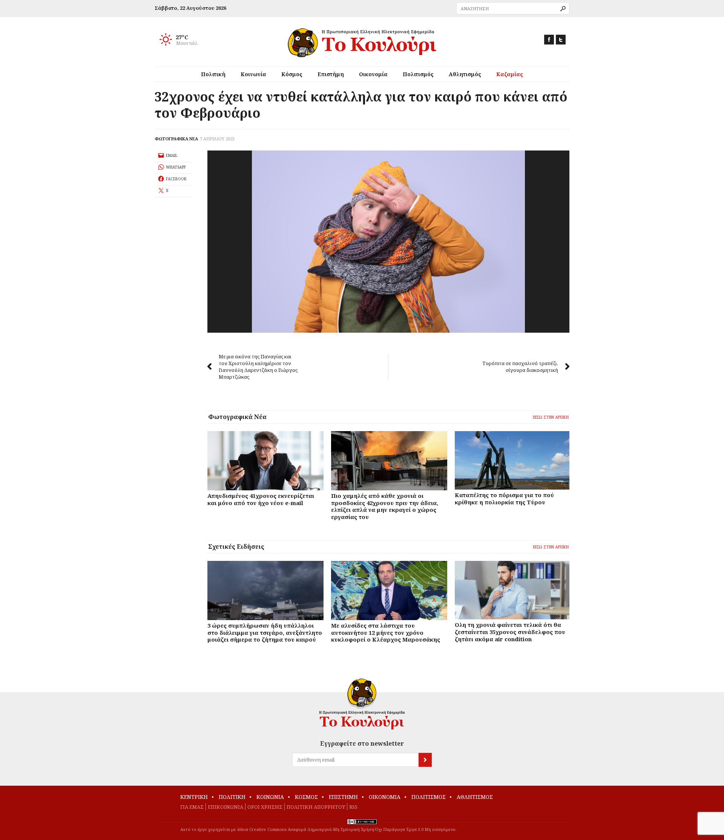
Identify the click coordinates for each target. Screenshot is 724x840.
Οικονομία (373, 74)
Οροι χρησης (264, 806)
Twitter (561, 40)
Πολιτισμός (418, 74)
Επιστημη (343, 796)
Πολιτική (213, 74)
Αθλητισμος (475, 796)
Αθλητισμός (465, 74)
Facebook (549, 40)
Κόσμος (291, 74)
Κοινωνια (270, 796)
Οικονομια (384, 796)
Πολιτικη (232, 796)
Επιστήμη (331, 74)
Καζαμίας (509, 74)
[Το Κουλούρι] (362, 704)
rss (353, 806)
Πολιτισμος (428, 796)
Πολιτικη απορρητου (316, 806)
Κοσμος (306, 796)
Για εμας (192, 806)
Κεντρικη (194, 796)
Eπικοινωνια (225, 806)
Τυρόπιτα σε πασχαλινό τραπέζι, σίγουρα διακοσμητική (520, 366)
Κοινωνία (253, 74)
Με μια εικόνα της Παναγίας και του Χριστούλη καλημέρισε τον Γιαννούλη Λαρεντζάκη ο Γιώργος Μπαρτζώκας (258, 366)
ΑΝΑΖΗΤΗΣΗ (563, 8)
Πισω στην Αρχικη (551, 417)
